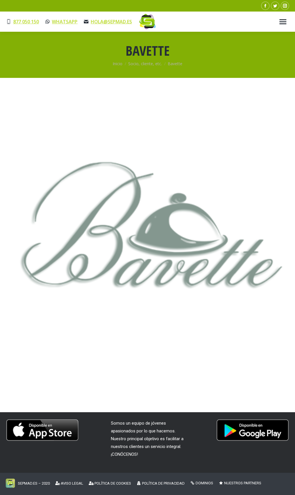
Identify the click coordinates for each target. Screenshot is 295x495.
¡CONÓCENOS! (124, 454)
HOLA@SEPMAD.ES (111, 22)
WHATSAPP (64, 22)
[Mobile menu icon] (283, 22)
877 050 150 (26, 22)
